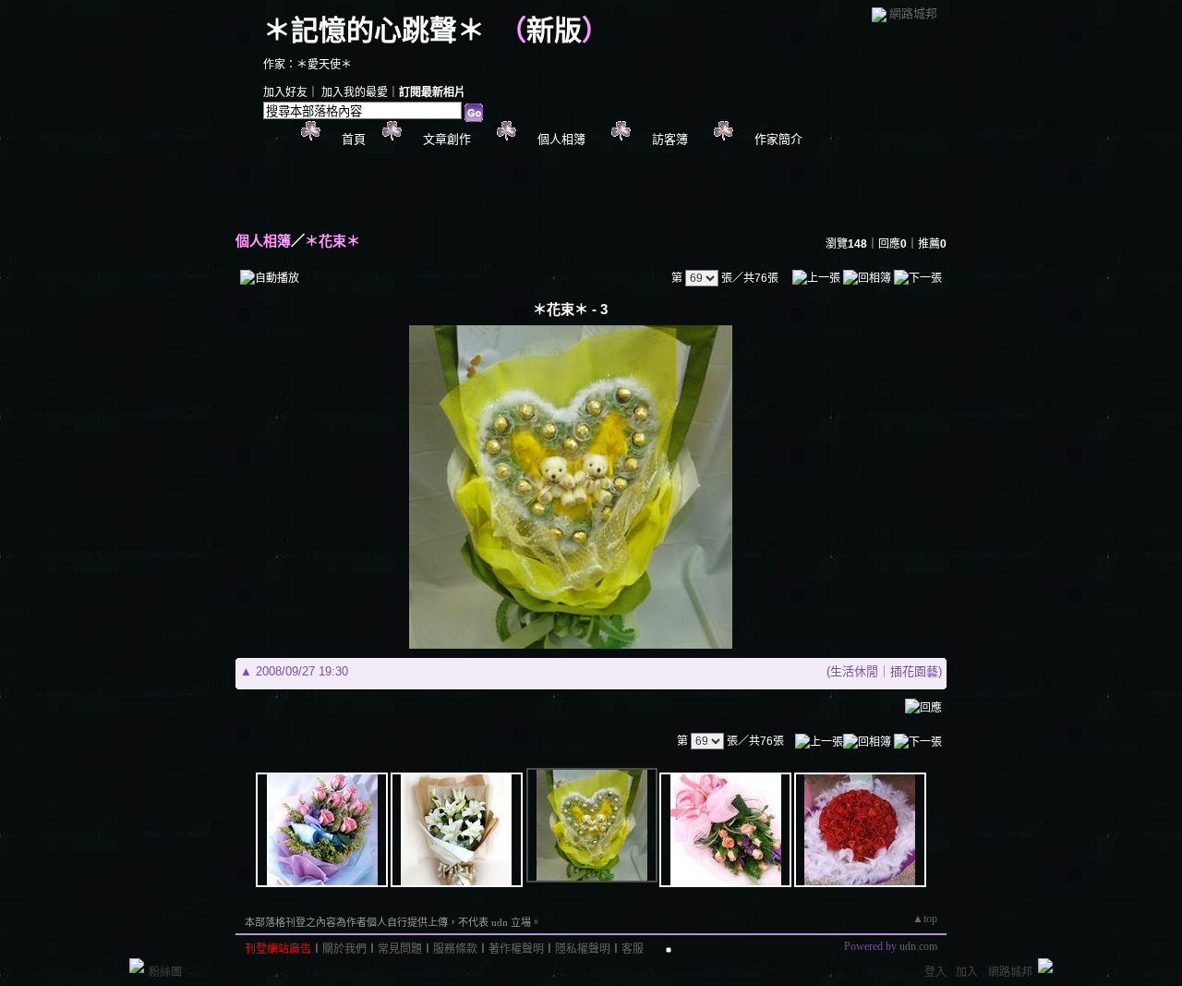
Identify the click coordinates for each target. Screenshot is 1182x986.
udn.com (918, 946)
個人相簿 (561, 139)
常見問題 (400, 949)
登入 (935, 972)
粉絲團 (165, 972)
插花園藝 (914, 671)
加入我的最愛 (354, 92)
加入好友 (285, 92)
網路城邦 (913, 13)
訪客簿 (670, 139)
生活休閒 (854, 671)
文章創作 (447, 139)
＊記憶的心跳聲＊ (374, 30)
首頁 (354, 139)
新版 (554, 30)
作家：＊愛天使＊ (307, 64)
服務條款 (455, 949)
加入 (967, 972)
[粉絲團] (136, 965)
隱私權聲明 (582, 949)
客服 (632, 949)
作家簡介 (778, 139)
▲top (924, 918)
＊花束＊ (332, 241)
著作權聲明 (516, 949)
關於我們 (344, 949)
